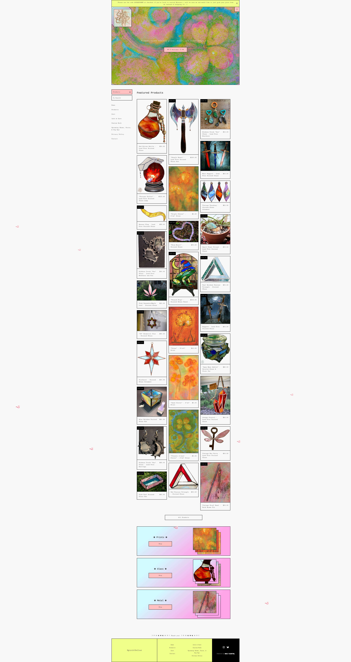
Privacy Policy (118, 134)
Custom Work (116, 123)
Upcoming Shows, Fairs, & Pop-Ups (121, 129)
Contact (115, 139)
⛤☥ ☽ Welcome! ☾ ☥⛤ (175, 49)
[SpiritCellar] (123, 18)
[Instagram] (223, 647)
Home (113, 105)
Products (116, 92)
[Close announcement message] (237, 3)
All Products (183, 517)
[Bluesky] (227, 647)
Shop (160, 544)
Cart (113, 114)
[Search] (114, 98)
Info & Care (116, 118)
